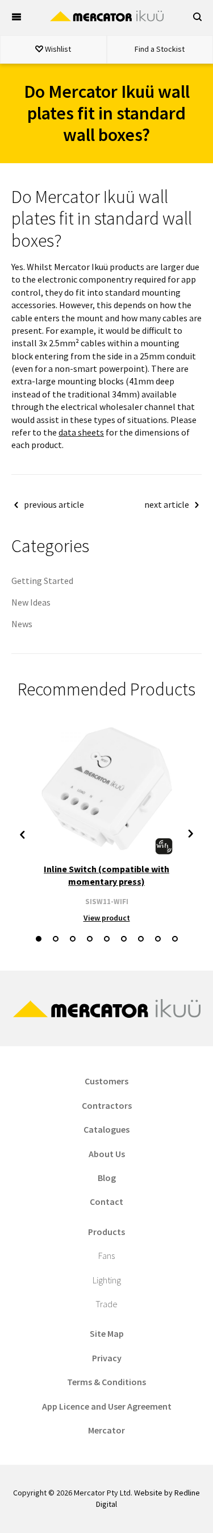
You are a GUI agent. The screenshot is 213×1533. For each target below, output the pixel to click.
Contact (106, 1201)
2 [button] (56, 939)
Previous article (54, 504)
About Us (107, 1153)
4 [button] (90, 939)
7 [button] (141, 939)
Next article (166, 504)
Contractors (107, 1105)
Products (106, 1231)
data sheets (81, 432)
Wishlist (57, 49)
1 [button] (38, 939)
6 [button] (124, 939)
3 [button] (73, 939)
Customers (106, 1081)
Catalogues (106, 1129)
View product (106, 918)
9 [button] (175, 939)
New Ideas (31, 602)
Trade (106, 1304)
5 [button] (107, 939)
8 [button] (158, 939)
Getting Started (42, 580)
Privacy (107, 1358)
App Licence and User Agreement (107, 1406)
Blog (107, 1177)
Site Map (107, 1333)
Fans (106, 1255)
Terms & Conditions (106, 1381)
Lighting (107, 1280)
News (21, 623)
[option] (106, 822)
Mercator (106, 1430)
